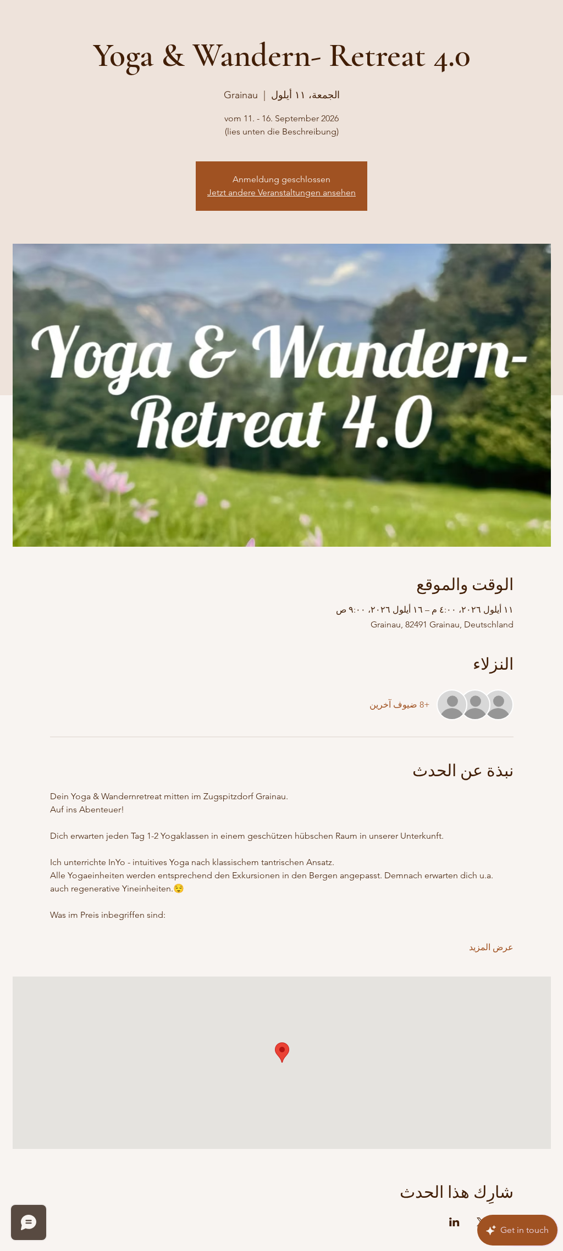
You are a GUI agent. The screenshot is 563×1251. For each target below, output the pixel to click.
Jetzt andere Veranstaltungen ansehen (281, 192)
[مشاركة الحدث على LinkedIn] (454, 1222)
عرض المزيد (491, 947)
